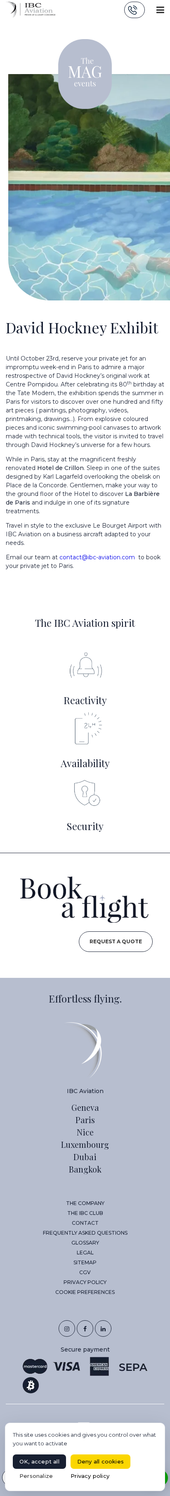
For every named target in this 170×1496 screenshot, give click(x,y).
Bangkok (85, 1169)
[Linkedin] (103, 1328)
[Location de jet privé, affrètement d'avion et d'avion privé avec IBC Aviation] (30, 9)
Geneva (85, 1107)
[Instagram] (67, 1328)
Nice (85, 1132)
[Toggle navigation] (160, 9)
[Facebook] (85, 1328)
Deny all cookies (100, 1461)
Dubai (85, 1156)
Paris (85, 1119)
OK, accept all (39, 1461)
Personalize (36, 1476)
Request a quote (116, 941)
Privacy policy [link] (90, 1476)
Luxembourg (85, 1144)
